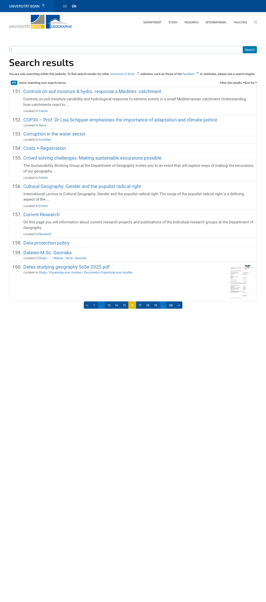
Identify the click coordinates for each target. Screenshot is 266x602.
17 (140, 305)
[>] (178, 305)
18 (147, 305)
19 (155, 305)
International (216, 22)
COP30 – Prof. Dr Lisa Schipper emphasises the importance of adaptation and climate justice (120, 120)
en (74, 6)
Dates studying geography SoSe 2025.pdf (66, 267)
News (42, 125)
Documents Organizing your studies (108, 272)
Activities (44, 139)
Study (173, 22)
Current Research (41, 214)
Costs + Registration (44, 148)
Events (43, 111)
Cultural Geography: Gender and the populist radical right (82, 186)
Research (192, 22)
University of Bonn (122, 74)
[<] (87, 305)
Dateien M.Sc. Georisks (47, 252)
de (65, 6)
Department (152, 22)
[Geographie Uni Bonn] (40, 22)
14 (116, 305)
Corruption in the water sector (54, 134)
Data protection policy (46, 243)
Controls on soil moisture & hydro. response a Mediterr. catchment (92, 91)
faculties (188, 74)
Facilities (240, 22)
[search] (254, 25)
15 (124, 305)
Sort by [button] (249, 83)
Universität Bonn (24, 6)
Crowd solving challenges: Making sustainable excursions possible (92, 158)
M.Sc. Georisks (76, 258)
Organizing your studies (65, 272)
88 (171, 305)
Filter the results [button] (231, 83)
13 (108, 305)
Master (58, 258)
